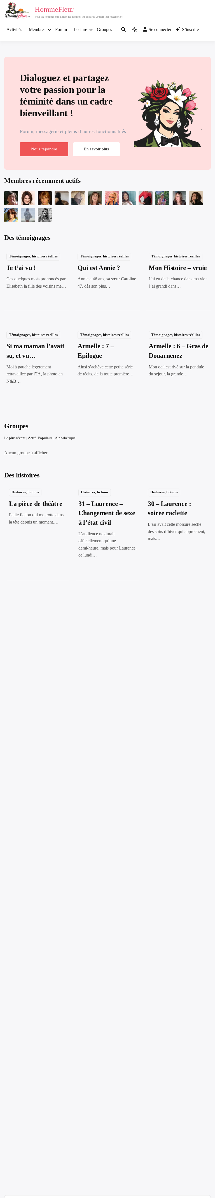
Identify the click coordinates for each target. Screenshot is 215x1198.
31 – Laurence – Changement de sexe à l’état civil (106, 513)
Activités (14, 29)
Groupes (104, 29)
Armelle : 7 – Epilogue (96, 350)
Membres (37, 29)
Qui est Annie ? (99, 267)
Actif (32, 438)
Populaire (45, 438)
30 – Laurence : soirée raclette (169, 508)
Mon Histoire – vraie (178, 267)
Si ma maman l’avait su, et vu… (35, 350)
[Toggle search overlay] (123, 29)
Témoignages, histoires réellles (33, 256)
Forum (61, 29)
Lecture (80, 29)
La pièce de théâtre (35, 503)
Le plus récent (14, 438)
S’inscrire (190, 29)
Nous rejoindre (44, 149)
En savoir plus (96, 149)
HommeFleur (54, 9)
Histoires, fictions (25, 492)
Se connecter (160, 29)
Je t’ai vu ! (21, 267)
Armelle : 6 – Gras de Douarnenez (178, 350)
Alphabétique (65, 438)
